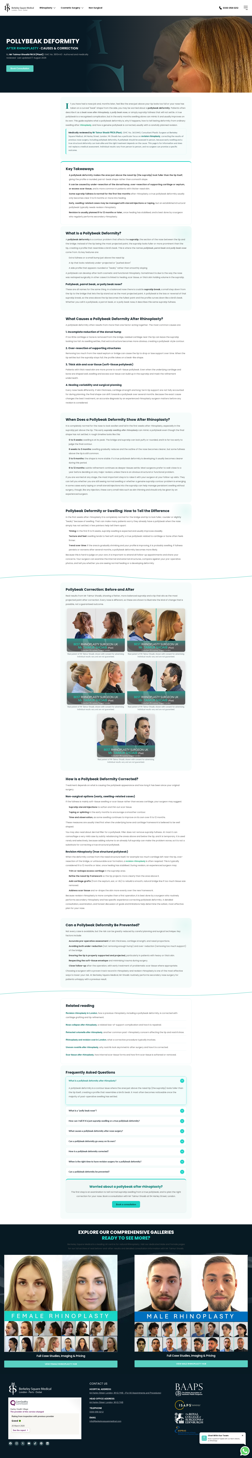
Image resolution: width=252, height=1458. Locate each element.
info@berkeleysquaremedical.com (105, 1421)
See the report (19, 1430)
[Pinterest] (41, 1443)
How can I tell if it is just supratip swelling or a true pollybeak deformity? (104, 1121)
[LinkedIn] (47, 1443)
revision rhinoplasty (150, 136)
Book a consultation (126, 1204)
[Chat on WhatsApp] (245, 1451)
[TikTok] (35, 1443)
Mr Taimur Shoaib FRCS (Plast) (107, 132)
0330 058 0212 (97, 1411)
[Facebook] (10, 1443)
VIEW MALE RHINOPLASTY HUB (191, 1363)
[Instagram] (16, 1443)
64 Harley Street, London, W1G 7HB (106, 1402)
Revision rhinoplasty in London (81, 1013)
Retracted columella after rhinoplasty (84, 1032)
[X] (23, 1443)
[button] (246, 8)
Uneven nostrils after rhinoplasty (82, 1047)
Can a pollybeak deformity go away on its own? (92, 1141)
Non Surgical (95, 7)
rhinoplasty (85, 124)
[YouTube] (29, 1443)
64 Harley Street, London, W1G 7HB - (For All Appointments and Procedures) (125, 1392)
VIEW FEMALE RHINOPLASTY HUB (61, 1364)
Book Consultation (19, 68)
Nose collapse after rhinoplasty (81, 1024)
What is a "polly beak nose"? (83, 1111)
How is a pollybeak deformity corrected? (89, 1151)
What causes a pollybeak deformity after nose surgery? (96, 1131)
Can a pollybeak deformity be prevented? (89, 1172)
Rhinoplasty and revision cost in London (86, 1039)
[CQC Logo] (19, 1405)
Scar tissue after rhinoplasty (80, 1054)
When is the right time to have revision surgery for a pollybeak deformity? (105, 1162)
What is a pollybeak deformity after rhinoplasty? (92, 1081)
